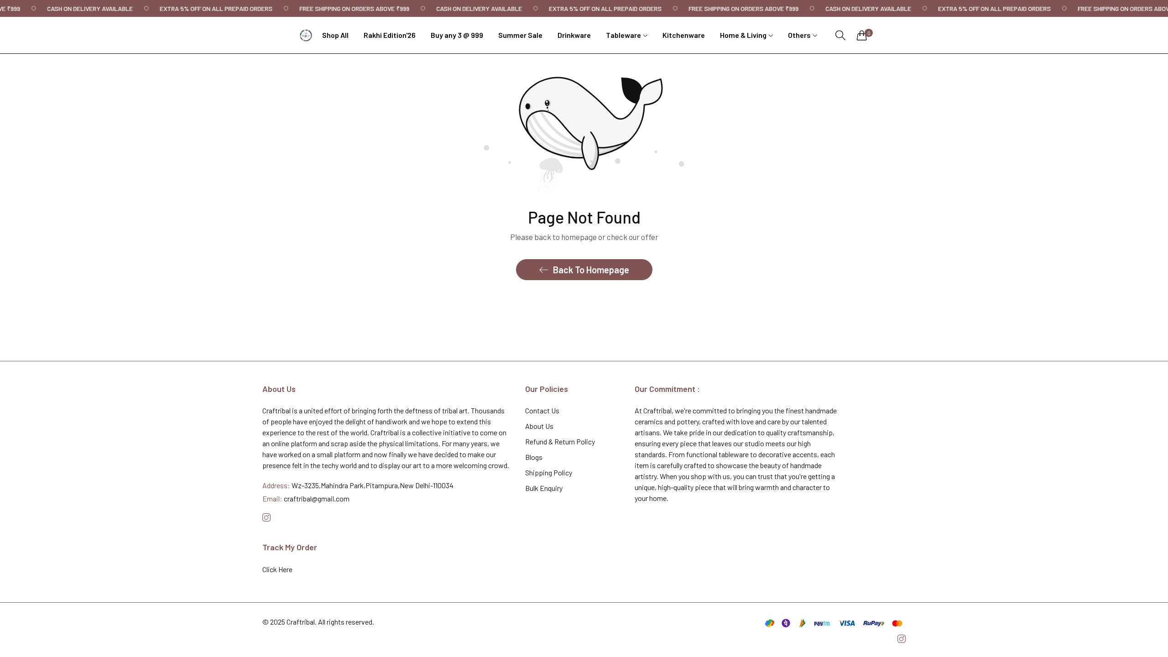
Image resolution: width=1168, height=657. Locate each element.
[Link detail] (266, 517)
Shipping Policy (548, 472)
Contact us (542, 410)
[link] (95, 8)
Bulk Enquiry (544, 488)
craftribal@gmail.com (305, 498)
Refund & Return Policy (560, 441)
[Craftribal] (306, 35)
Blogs (533, 457)
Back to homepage (591, 269)
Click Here (277, 569)
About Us (539, 426)
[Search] (840, 35)
